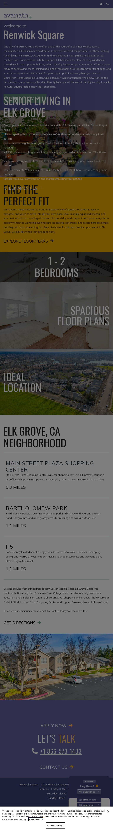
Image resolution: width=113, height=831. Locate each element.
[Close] (108, 811)
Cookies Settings (55, 825)
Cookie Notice (36, 819)
